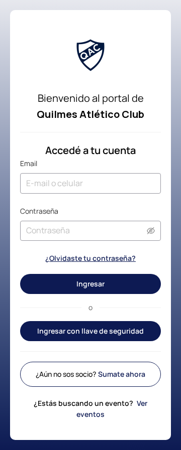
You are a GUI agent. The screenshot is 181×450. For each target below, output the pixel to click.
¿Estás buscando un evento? (90, 408)
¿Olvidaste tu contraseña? (90, 258)
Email (28, 163)
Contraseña (39, 211)
